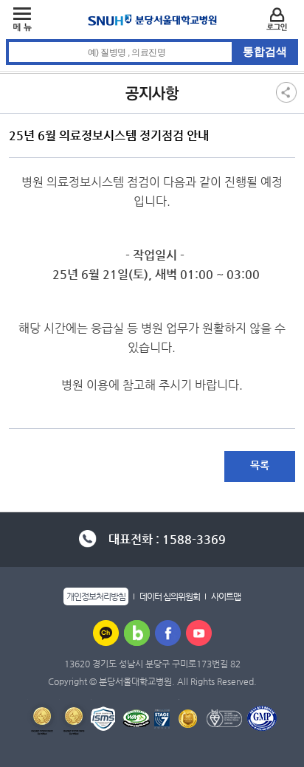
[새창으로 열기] (106, 632)
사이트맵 (226, 596)
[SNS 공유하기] (286, 91)
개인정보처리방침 (95, 596)
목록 (259, 465)
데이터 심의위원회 (169, 596)
